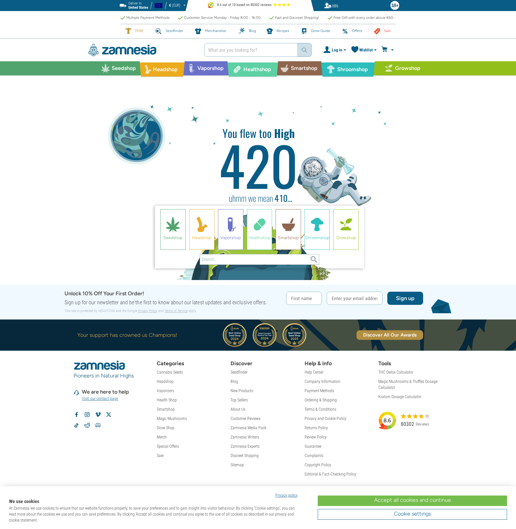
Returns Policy (316, 427)
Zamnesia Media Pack (248, 427)
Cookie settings (412, 513)
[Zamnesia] (141, 50)
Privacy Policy (147, 311)
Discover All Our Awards (390, 335)
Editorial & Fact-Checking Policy (330, 474)
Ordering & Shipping (321, 399)
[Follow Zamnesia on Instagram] (87, 415)
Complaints (314, 455)
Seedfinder (239, 372)
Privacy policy (286, 495)
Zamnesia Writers (245, 437)
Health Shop (167, 399)
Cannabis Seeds (170, 372)
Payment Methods (319, 390)
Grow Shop (165, 427)
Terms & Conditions (320, 409)
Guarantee (313, 446)
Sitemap (237, 464)
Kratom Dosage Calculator (399, 396)
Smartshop (166, 409)
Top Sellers (239, 399)
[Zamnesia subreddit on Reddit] (87, 425)
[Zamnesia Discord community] (98, 425)
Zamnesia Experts (245, 446)
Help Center (314, 372)
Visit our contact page (100, 398)
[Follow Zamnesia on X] (109, 415)
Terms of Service (176, 311)
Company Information (322, 381)
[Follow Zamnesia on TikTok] (76, 425)
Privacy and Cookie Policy (325, 418)
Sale (160, 455)
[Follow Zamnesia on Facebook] (76, 415)
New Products (242, 390)
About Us (238, 409)
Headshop (165, 381)
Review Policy (316, 437)
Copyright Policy (318, 464)
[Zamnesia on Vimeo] (98, 415)
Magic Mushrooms (172, 418)
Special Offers (168, 446)
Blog (234, 381)
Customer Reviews (245, 418)
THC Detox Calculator (395, 372)
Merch (162, 437)
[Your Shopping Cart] (388, 49)
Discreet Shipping (245, 455)
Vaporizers (165, 390)
